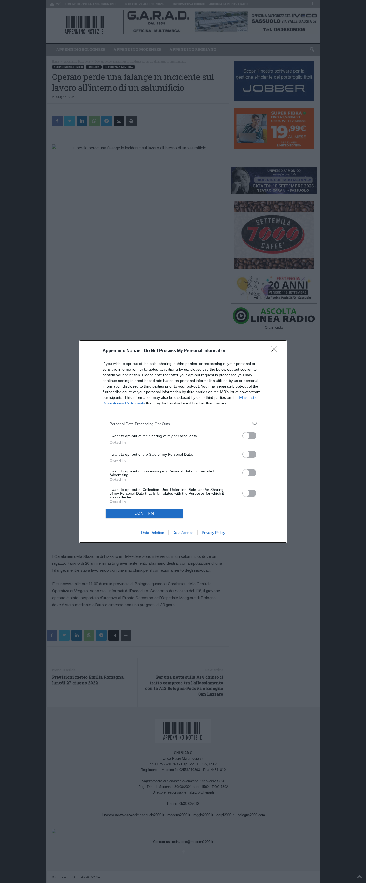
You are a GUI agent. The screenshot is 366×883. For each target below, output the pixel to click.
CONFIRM (144, 513)
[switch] (249, 435)
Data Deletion (152, 532)
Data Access (183, 532)
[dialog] (183, 442)
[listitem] (183, 424)
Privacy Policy (213, 532)
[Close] (276, 351)
